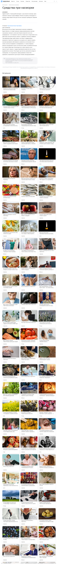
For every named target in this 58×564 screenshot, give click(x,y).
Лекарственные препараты (14, 4)
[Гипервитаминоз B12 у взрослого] (29, 300)
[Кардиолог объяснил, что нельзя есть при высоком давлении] (47, 102)
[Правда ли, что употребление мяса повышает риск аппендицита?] (47, 534)
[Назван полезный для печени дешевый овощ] (10, 192)
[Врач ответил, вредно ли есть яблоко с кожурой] (29, 210)
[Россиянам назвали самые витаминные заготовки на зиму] (47, 516)
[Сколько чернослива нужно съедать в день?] (47, 210)
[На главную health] (6, 1)
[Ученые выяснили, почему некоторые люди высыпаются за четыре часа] (10, 516)
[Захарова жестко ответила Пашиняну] (10, 174)
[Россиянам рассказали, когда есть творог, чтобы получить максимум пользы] (29, 228)
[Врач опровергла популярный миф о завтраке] (47, 552)
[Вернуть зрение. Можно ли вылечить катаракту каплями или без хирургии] (47, 462)
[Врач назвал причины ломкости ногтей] (47, 480)
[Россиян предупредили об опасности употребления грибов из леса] (10, 372)
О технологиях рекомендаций (49, 563)
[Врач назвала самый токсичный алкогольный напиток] (47, 120)
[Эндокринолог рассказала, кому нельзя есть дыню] (10, 228)
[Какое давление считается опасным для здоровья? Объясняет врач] (47, 84)
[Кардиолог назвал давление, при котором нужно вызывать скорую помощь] (47, 138)
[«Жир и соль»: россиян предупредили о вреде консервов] (47, 354)
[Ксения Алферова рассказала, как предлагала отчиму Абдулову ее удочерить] (47, 444)
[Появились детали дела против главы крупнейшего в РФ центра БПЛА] (29, 102)
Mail (1, 563)
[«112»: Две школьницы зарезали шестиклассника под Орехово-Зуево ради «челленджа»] (47, 156)
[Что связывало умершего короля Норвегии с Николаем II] (47, 372)
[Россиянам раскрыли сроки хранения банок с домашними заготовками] (29, 480)
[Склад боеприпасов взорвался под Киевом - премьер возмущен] (47, 390)
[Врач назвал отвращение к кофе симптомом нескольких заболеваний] (10, 300)
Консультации (4, 4)
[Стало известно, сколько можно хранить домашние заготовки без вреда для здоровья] (29, 444)
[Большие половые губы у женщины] (29, 84)
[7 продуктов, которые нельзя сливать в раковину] (47, 192)
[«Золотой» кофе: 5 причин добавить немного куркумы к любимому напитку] (29, 426)
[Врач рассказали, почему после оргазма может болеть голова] (29, 174)
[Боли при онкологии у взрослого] (29, 318)
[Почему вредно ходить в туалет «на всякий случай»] (10, 282)
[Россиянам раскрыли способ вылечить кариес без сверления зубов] (47, 426)
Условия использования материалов (31, 563)
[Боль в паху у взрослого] (10, 462)
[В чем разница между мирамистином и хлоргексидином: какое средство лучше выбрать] (47, 336)
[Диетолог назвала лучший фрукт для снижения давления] (10, 390)
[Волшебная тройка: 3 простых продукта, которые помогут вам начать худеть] (10, 264)
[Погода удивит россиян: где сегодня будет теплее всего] (10, 498)
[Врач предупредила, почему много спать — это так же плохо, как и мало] (47, 282)
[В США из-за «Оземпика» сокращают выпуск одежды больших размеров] (10, 246)
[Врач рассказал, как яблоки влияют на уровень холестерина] (10, 138)
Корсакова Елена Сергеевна (14, 25)
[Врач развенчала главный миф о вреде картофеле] (29, 354)
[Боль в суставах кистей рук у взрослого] (10, 354)
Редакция (22, 563)
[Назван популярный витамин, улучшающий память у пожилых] (29, 138)
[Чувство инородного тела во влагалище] (10, 210)
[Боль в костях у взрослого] (10, 552)
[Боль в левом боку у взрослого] (29, 372)
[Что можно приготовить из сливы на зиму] (10, 534)
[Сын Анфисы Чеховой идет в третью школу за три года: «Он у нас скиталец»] (29, 246)
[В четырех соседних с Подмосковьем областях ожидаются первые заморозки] (29, 408)
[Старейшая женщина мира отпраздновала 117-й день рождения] (29, 462)
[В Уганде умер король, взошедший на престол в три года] (47, 300)
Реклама (9, 563)
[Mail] (1, 1)
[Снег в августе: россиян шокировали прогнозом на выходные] (47, 318)
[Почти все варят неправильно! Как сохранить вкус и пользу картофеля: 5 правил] (10, 102)
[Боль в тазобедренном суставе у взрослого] (47, 246)
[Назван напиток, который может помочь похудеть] (29, 264)
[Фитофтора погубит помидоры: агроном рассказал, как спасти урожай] (29, 336)
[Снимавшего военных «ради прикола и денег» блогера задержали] (29, 390)
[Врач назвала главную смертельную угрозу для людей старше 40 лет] (10, 336)
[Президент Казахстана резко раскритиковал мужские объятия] (29, 156)
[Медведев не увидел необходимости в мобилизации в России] (29, 552)
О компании (5, 563)
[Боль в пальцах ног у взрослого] (29, 282)
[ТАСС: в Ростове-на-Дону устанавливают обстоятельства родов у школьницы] (10, 120)
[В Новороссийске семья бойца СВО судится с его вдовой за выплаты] (47, 174)
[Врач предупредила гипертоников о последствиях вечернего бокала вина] (29, 534)
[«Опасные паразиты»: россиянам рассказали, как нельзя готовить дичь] (10, 156)
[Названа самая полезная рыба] (29, 192)
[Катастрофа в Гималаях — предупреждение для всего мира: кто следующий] (29, 120)
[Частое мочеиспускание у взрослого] (29, 516)
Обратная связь (40, 563)
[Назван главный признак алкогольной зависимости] (47, 498)
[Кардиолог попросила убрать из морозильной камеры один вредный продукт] (10, 84)
